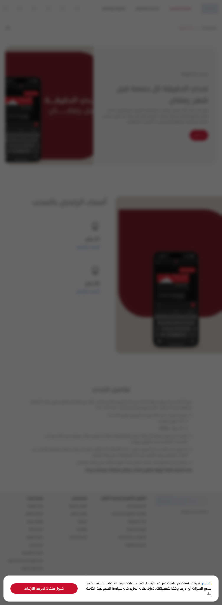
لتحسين (206, 583)
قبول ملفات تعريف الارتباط (44, 588)
